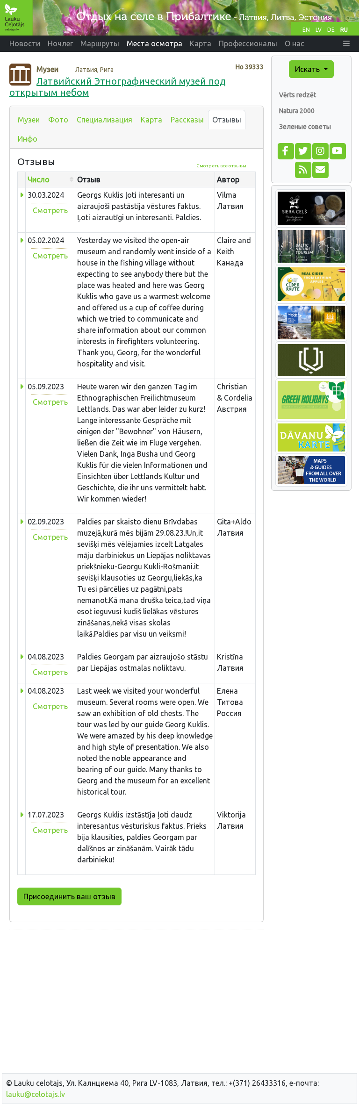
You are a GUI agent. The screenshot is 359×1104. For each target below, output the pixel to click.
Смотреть (50, 210)
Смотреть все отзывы (221, 165)
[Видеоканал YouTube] (337, 150)
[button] (346, 43)
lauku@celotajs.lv (35, 1094)
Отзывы (226, 119)
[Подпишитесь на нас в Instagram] (320, 150)
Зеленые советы (305, 126)
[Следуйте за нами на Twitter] (302, 150)
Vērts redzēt (297, 95)
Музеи (29, 119)
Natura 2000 (297, 111)
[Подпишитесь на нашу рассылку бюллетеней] (320, 169)
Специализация (104, 119)
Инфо (27, 139)
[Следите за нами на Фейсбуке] (285, 150)
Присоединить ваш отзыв (69, 896)
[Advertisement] (136, 1003)
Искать (308, 69)
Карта (151, 119)
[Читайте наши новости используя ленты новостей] (302, 169)
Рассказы (187, 119)
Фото (58, 119)
